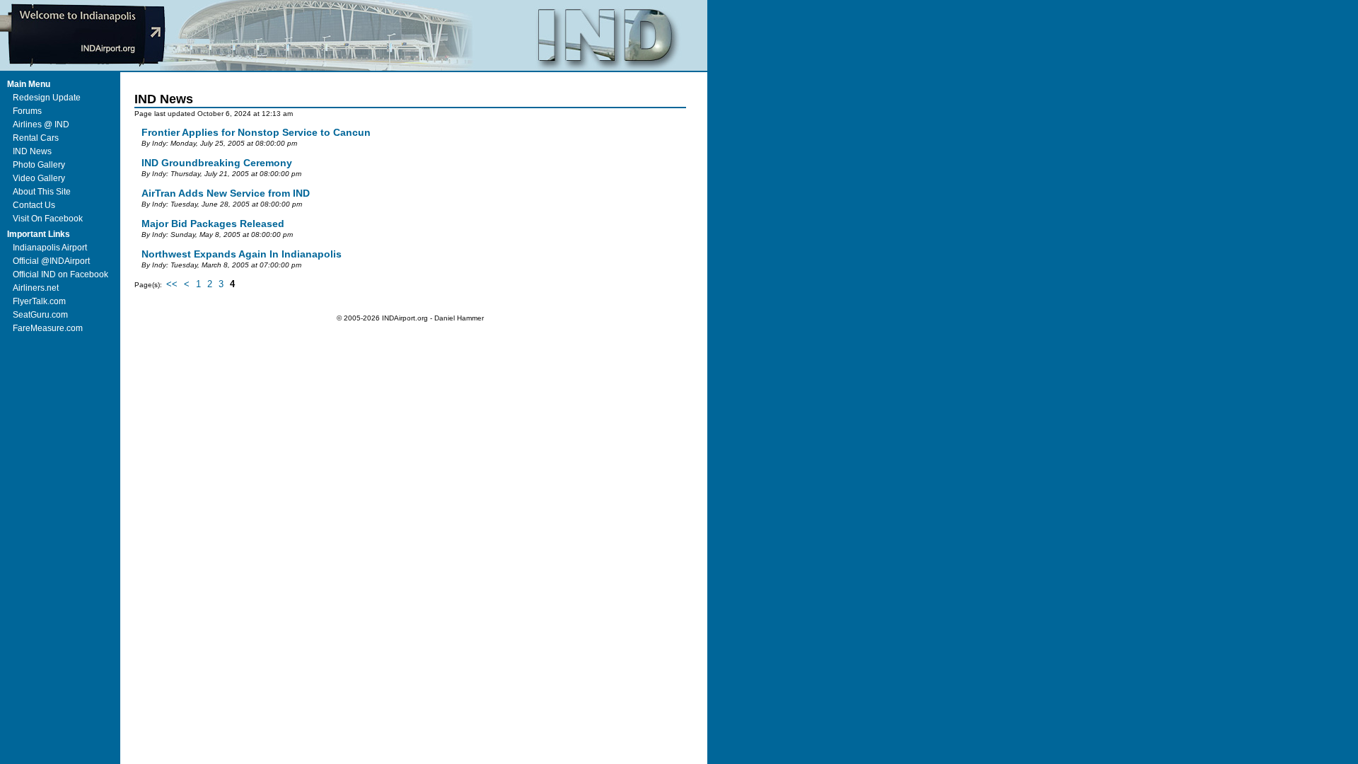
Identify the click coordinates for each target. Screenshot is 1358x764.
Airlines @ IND (41, 124)
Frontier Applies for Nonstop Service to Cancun (256, 132)
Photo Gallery (39, 165)
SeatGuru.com (40, 315)
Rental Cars (36, 138)
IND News (32, 151)
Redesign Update (47, 98)
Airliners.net (36, 288)
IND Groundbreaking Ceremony (216, 162)
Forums (27, 111)
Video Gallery (39, 178)
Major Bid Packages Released (212, 223)
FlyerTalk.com (39, 301)
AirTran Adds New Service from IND (225, 193)
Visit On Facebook (48, 219)
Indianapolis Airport (50, 248)
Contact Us (34, 205)
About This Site (42, 192)
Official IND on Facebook (60, 274)
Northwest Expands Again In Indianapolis (241, 254)
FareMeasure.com (48, 328)
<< (172, 284)
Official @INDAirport (51, 261)
